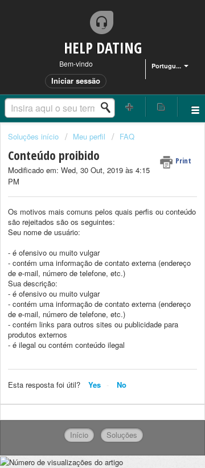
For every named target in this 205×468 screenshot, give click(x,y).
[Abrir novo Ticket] (130, 107)
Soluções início (34, 136)
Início (79, 434)
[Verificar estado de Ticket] (162, 107)
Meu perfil (89, 136)
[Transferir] (81, 223)
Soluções (121, 434)
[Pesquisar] (108, 107)
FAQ (127, 136)
